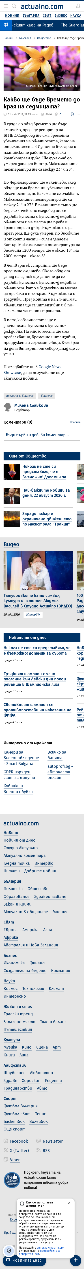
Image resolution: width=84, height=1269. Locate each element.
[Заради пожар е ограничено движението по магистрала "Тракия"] (13, 519)
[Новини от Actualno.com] (42, 6)
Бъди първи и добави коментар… (37, 435)
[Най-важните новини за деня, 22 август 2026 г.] (13, 496)
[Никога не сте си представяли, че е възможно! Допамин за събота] (13, 472)
